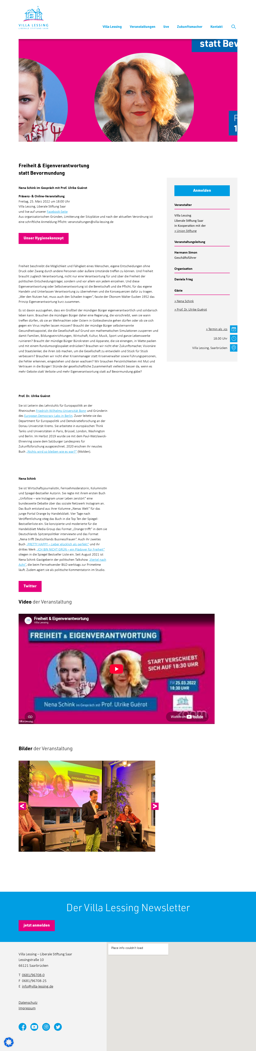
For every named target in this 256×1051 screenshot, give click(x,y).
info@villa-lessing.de (37, 986)
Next (155, 806)
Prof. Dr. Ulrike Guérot (192, 309)
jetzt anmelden (37, 925)
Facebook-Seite (57, 211)
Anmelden (202, 190)
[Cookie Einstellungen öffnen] (9, 1041)
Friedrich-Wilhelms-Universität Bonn (61, 410)
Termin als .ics (217, 329)
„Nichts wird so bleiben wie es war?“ (51, 451)
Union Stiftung (187, 230)
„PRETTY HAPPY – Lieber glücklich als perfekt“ (57, 544)
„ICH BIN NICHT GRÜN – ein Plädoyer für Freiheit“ (70, 549)
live (166, 26)
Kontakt (216, 26)
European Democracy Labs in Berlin (48, 415)
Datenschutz (28, 1002)
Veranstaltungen (142, 26)
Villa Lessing (112, 26)
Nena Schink (185, 301)
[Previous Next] (89, 806)
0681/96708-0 (33, 974)
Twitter (30, 585)
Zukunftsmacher (189, 26)
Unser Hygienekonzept (44, 237)
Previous (22, 806)
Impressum (27, 1007)
